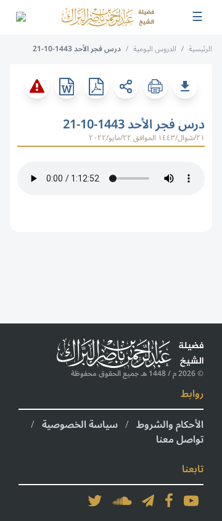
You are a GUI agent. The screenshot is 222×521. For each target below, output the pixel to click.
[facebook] (169, 500)
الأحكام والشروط (170, 424)
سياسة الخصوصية (80, 424)
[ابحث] (20, 17)
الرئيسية (200, 49)
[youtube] (191, 500)
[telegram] (148, 500)
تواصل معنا (180, 439)
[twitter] (95, 501)
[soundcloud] (122, 500)
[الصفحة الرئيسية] (108, 17)
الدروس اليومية (154, 49)
